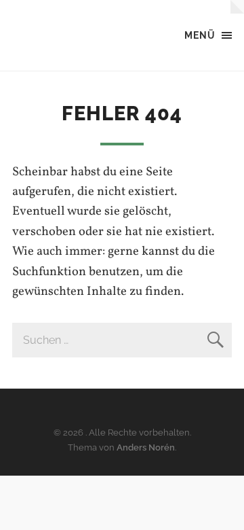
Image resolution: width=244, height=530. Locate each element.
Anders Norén (146, 447)
